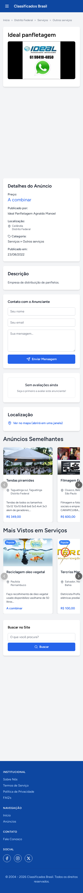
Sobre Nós (10, 779)
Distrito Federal (23, 20)
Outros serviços (62, 20)
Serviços (42, 20)
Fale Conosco (12, 839)
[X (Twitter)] (28, 858)
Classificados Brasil (30, 6)
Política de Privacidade (18, 791)
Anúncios (9, 821)
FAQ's (7, 798)
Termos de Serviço (16, 785)
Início (6, 20)
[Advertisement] (41, 132)
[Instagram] (18, 858)
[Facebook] (7, 858)
